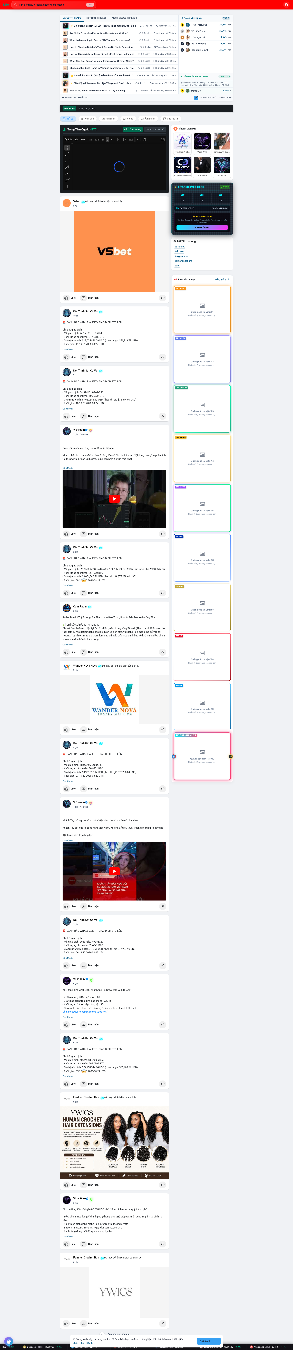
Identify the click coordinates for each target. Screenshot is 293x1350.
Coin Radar (80, 606)
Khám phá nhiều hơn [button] (84, 1343)
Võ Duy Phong (198, 43)
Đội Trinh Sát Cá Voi (85, 311)
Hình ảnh (110, 118)
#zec (99, 1011)
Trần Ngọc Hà (198, 37)
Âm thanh (149, 118)
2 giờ (75, 434)
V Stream (79, 429)
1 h (74, 375)
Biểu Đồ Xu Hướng (132, 129)
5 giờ (75, 924)
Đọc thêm (68, 349)
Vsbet (76, 201)
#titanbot (180, 246)
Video (129, 118)
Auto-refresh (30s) (207, 97)
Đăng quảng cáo (222, 279)
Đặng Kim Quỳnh (200, 50)
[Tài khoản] (286, 5)
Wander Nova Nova (85, 665)
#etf (105, 1011)
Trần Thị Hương (199, 25)
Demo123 (196, 90)
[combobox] (54, 4)
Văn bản (89, 118)
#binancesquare (72, 1011)
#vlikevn (179, 251)
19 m (75, 316)
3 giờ (75, 611)
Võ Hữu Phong (198, 31)
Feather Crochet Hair (86, 1097)
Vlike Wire (79, 979)
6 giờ (75, 983)
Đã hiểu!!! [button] (205, 1341)
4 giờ (75, 747)
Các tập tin (173, 118)
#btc (177, 265)
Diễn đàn (84, 97)
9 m (75, 206)
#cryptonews (88, 1011)
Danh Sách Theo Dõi (155, 129)
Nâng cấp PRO (202, 227)
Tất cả (69, 118)
